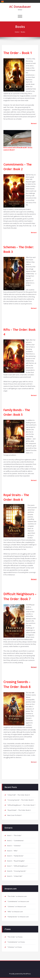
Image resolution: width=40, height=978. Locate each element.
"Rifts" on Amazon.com (15, 912)
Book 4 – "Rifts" (12, 851)
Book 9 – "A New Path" (14, 876)
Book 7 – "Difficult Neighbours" (17, 866)
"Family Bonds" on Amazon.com (18, 917)
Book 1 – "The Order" (14, 835)
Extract (34, 480)
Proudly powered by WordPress (20, 974)
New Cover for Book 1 (14, 815)
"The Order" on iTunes (15, 937)
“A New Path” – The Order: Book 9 (18, 795)
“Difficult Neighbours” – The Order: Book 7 (21, 805)
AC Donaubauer (20, 7)
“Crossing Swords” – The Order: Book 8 (20, 800)
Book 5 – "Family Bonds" (15, 856)
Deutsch (2, 1)
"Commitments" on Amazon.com (18, 901)
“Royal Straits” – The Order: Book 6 (19, 810)
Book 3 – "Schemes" (14, 846)
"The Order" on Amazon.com (17, 896)
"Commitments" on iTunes (16, 942)
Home (17, 32)
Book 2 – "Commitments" (15, 841)
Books (23, 32)
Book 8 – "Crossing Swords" (16, 871)
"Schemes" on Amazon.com (16, 907)
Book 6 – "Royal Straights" (16, 861)
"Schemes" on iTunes (14, 947)
